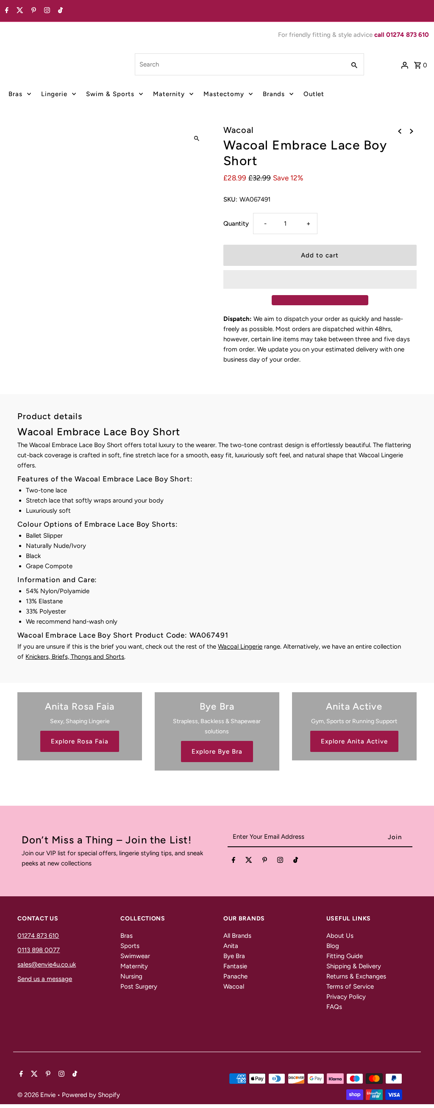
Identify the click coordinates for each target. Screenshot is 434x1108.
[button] (320, 279)
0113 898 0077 (38, 950)
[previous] (400, 131)
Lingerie (54, 94)
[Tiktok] (59, 11)
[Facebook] (5, 11)
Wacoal (233, 986)
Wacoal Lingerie (240, 646)
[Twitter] (18, 11)
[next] (411, 131)
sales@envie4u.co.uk (46, 964)
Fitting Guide (344, 956)
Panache (235, 976)
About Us (339, 935)
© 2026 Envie (37, 1095)
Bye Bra (234, 956)
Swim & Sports (110, 94)
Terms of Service (350, 986)
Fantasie (235, 966)
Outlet (313, 94)
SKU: (230, 199)
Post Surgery (138, 986)
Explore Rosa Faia (79, 741)
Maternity (169, 94)
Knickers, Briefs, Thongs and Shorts (74, 656)
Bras (15, 94)
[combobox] (239, 64)
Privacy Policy (346, 996)
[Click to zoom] (196, 138)
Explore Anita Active (354, 741)
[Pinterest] (32, 11)
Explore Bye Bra (217, 751)
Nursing (131, 976)
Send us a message (44, 979)
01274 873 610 (38, 935)
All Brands (237, 935)
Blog (332, 946)
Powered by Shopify (91, 1095)
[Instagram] (46, 11)
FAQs (334, 1007)
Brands (274, 94)
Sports (129, 946)
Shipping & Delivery (353, 966)
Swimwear (135, 956)
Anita (230, 946)
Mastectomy (223, 94)
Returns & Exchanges (356, 976)
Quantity (236, 223)
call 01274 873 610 (401, 35)
